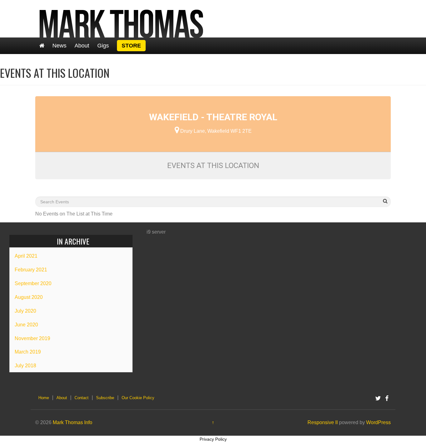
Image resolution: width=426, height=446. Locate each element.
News (59, 45)
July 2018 (25, 365)
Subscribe (105, 397)
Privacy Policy (213, 439)
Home (43, 397)
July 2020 (25, 311)
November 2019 (32, 338)
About (82, 45)
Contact (82, 397)
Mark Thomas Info (72, 422)
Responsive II (322, 422)
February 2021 (31, 269)
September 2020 (33, 283)
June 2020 (26, 324)
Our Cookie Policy (138, 397)
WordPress (378, 422)
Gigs (103, 45)
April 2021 (26, 256)
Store (131, 45)
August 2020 (29, 297)
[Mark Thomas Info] (122, 18)
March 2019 (28, 351)
